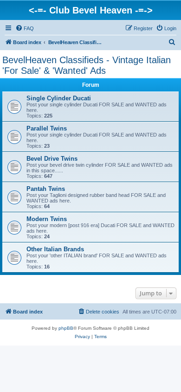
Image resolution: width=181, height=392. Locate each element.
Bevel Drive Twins (52, 158)
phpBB (65, 328)
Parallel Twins (46, 128)
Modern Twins (46, 219)
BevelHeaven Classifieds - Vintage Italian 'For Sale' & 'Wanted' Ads (86, 65)
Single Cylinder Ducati (58, 98)
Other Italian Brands (55, 249)
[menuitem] (24, 28)
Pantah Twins (45, 188)
